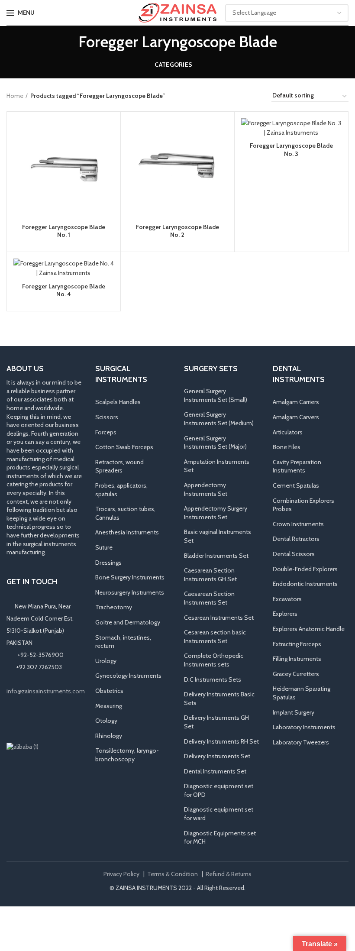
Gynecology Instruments (128, 675)
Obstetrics (109, 691)
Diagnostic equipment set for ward (218, 813)
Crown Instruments (298, 524)
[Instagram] (25, 718)
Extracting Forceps (297, 644)
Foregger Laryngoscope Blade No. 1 (63, 231)
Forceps (105, 432)
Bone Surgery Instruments (130, 577)
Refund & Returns (229, 874)
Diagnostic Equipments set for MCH (220, 837)
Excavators (287, 599)
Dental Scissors (294, 554)
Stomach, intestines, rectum (123, 642)
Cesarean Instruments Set (219, 617)
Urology (105, 661)
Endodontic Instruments (305, 584)
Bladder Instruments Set (216, 556)
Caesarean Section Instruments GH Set (210, 574)
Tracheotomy (113, 607)
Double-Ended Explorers (305, 569)
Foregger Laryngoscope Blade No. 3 (291, 149)
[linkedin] (37, 718)
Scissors (106, 417)
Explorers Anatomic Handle (309, 629)
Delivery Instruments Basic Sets (219, 698)
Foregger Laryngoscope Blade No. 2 (177, 231)
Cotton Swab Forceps (124, 447)
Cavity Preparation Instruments (297, 466)
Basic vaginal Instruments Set (217, 536)
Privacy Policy (121, 874)
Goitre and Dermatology (127, 622)
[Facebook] (12, 718)
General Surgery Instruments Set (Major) (215, 442)
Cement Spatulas (296, 485)
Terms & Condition (172, 874)
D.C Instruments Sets (212, 679)
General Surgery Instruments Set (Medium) (219, 419)
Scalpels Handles (118, 402)
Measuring (108, 706)
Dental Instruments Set (215, 771)
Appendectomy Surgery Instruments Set (215, 513)
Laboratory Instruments (304, 727)
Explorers (285, 614)
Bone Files (286, 447)
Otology (106, 721)
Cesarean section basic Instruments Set (215, 636)
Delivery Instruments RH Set (221, 741)
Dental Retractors (296, 539)
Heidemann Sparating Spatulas (301, 693)
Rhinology (108, 736)
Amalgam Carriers (296, 402)
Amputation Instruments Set (216, 466)
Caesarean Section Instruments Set (209, 598)
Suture (104, 547)
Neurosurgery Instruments (129, 592)
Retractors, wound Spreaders (119, 466)
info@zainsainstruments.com (45, 691)
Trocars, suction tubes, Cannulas (125, 513)
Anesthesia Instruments (127, 532)
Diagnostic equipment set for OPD (218, 790)
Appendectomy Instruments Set (205, 489)
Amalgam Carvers (296, 417)
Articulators (288, 432)
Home (14, 96)
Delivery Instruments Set (217, 756)
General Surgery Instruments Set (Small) (215, 395)
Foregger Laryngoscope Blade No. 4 (63, 290)
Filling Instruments (297, 659)
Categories (173, 64)
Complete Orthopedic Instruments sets (213, 660)
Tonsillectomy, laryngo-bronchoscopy (127, 755)
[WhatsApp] (49, 718)
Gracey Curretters (296, 674)
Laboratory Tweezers (301, 742)
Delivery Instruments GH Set (216, 722)
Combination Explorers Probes (303, 505)
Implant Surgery (293, 712)
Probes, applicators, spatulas (121, 490)
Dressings (108, 562)
